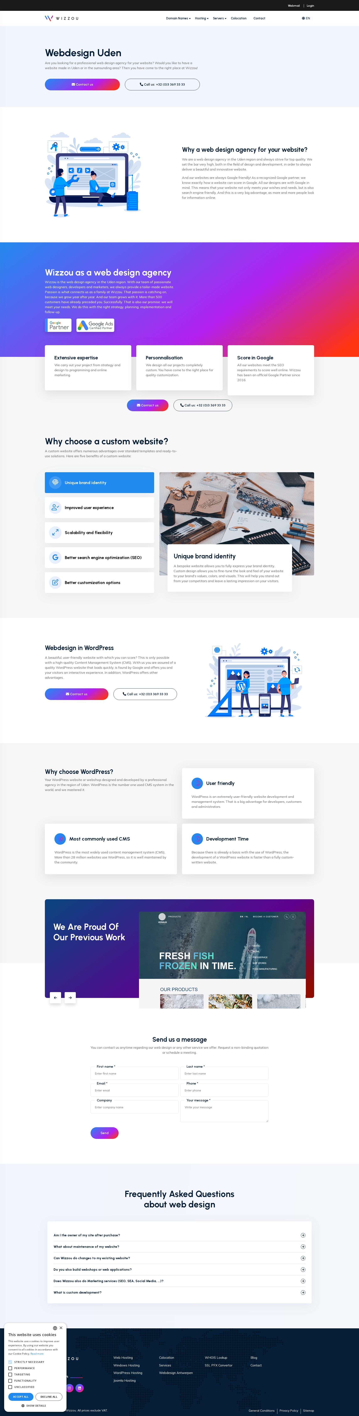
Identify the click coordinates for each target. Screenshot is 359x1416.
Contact (259, 18)
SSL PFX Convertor (218, 1365)
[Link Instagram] (69, 1388)
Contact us (84, 84)
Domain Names (177, 18)
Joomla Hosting (124, 1380)
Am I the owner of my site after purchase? (87, 1235)
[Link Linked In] (79, 1388)
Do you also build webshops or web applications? (93, 1270)
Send (105, 1133)
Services (165, 1365)
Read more (37, 1353)
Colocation (238, 18)
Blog (254, 1358)
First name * (106, 1067)
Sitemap (308, 1410)
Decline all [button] (49, 1397)
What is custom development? (78, 1292)
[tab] (99, 482)
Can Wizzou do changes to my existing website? (92, 1258)
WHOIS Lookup (216, 1358)
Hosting (200, 18)
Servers (218, 18)
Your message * (198, 1100)
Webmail (294, 5)
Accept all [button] (21, 1397)
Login (310, 5)
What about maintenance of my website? (86, 1247)
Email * (102, 1083)
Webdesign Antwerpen (176, 1373)
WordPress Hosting (127, 1373)
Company (104, 1100)
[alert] (35, 1367)
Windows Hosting (126, 1365)
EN (308, 18)
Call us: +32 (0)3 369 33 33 (164, 84)
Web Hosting (123, 1358)
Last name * (196, 1067)
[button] (55, 997)
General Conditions (262, 1410)
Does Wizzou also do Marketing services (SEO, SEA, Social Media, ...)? (109, 1281)
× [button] (60, 1328)
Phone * (192, 1083)
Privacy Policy (289, 1410)
